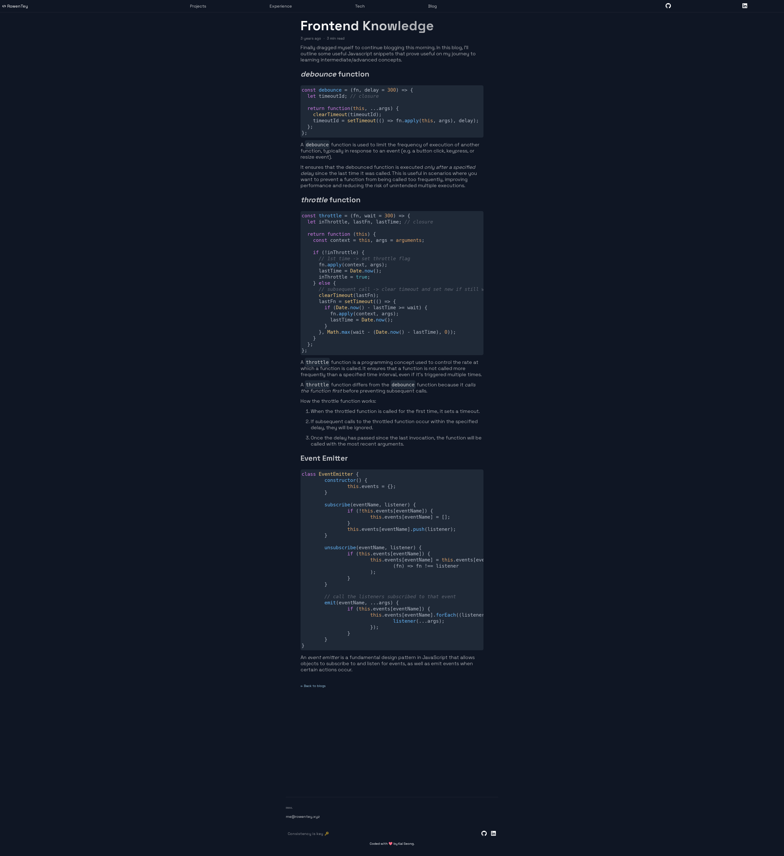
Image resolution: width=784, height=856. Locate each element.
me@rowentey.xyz (303, 816)
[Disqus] (392, 739)
